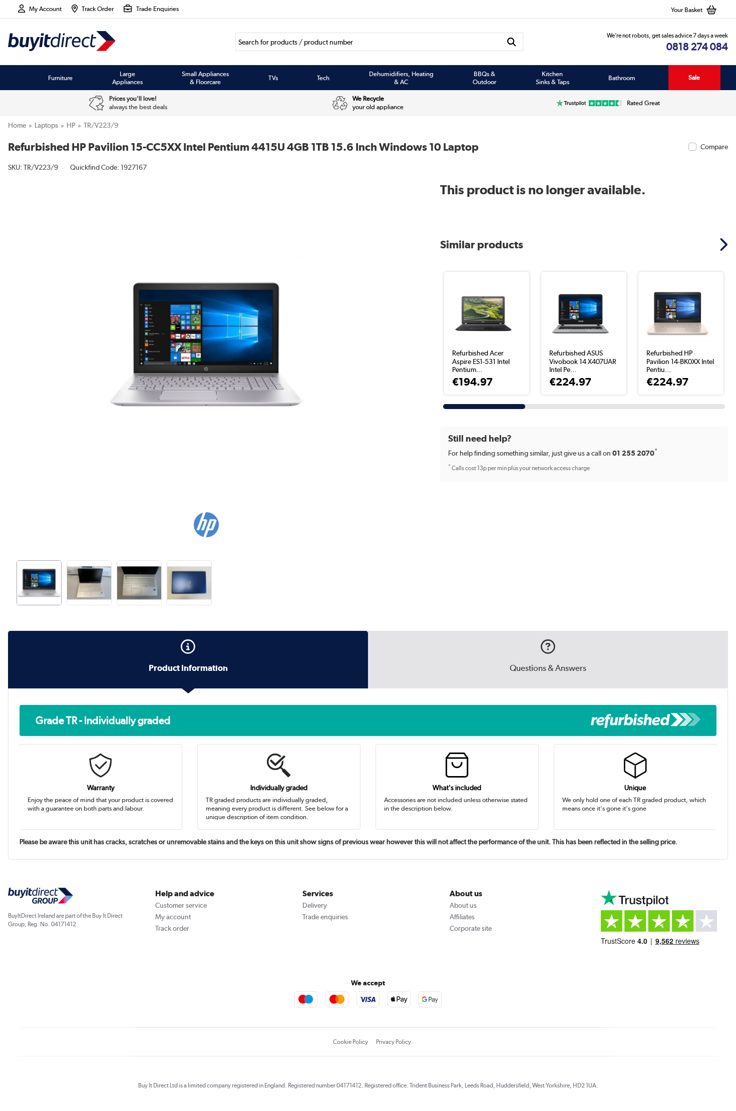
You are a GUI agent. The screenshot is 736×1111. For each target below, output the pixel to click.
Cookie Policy (350, 1041)
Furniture (60, 78)
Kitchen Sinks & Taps (552, 78)
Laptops (46, 125)
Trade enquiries (325, 917)
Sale (694, 77)
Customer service (181, 905)
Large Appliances (127, 78)
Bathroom (621, 78)
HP (71, 125)
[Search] (511, 42)
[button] (397, 333)
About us (463, 905)
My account (173, 917)
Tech (323, 78)
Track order (172, 928)
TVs (273, 78)
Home (17, 125)
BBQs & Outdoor (484, 78)
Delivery (314, 905)
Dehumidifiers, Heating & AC (401, 78)
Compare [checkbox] (714, 147)
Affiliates (462, 917)
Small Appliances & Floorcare (205, 78)
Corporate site (471, 928)
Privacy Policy (393, 1041)
